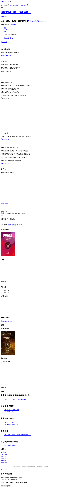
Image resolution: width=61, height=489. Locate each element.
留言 (13, 225)
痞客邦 (9, 225)
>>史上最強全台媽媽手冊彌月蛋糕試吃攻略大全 (17, 435)
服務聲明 (46, 466)
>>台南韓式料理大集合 (10, 445)
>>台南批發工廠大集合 (10, 422)
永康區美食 (4, 462)
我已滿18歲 (4, 485)
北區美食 (3, 458)
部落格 (6, 29)
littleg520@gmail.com (37, 21)
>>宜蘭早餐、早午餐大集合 (11, 410)
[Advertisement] (30, 113)
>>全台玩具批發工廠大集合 (11, 424)
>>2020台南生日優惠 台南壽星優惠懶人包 (15, 399)
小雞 (2, 215)
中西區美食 (4, 454)
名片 (5, 31)
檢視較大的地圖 (4, 203)
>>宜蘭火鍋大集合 (9, 412)
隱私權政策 (39, 466)
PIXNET (18, 466)
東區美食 (3, 452)
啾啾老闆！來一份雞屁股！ (16, 12)
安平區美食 (4, 460)
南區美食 (3, 456)
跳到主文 (3, 16)
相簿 (5, 28)
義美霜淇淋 (8, 38)
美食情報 (13, 24)
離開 (9, 485)
